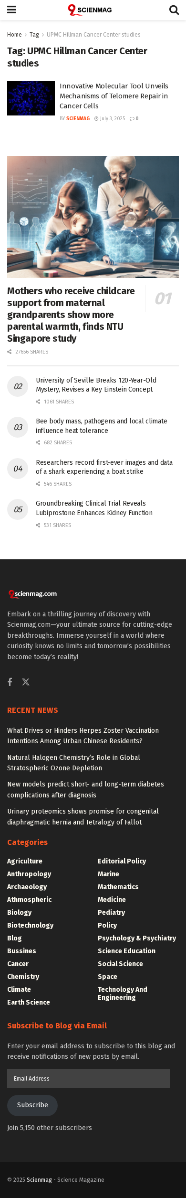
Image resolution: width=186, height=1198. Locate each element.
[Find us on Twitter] (25, 683)
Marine (108, 874)
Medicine (112, 900)
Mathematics (118, 887)
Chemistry (23, 977)
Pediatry (111, 913)
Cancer (18, 964)
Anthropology (29, 874)
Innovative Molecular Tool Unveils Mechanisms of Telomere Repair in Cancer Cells (114, 96)
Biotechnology (30, 925)
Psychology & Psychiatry (137, 938)
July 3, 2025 (112, 119)
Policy (107, 925)
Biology (19, 913)
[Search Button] (174, 10)
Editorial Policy (122, 861)
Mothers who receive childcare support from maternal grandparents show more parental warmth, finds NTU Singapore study (70, 314)
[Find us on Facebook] (9, 683)
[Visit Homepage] (93, 10)
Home (14, 34)
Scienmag (39, 1180)
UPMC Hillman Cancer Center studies (94, 34)
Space (107, 977)
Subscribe (32, 1105)
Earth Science (28, 1002)
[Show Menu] (11, 10)
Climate (19, 990)
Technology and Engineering (122, 994)
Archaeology (27, 887)
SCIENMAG (78, 119)
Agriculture (24, 861)
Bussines (21, 951)
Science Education (126, 951)
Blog (14, 938)
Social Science (120, 964)
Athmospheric (29, 900)
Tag (34, 34)
